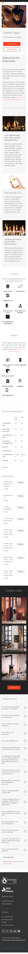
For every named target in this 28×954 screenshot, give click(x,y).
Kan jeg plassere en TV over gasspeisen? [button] (10, 822)
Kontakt (4, 922)
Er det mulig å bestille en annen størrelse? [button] (10, 831)
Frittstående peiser (8, 901)
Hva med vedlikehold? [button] (9, 741)
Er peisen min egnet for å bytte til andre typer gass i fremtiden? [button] (11, 840)
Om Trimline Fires (7, 917)
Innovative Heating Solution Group (14, 940)
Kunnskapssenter (7, 919)
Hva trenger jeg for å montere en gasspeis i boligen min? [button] (11, 813)
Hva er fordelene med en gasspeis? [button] (10, 725)
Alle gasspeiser (7, 904)
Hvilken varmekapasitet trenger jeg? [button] (10, 791)
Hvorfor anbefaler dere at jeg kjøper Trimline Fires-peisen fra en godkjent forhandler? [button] (11, 802)
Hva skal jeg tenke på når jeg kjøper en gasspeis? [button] (11, 708)
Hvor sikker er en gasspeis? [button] (8, 733)
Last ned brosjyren (8, 925)
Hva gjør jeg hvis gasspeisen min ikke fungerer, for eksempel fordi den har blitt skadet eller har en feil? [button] (11, 759)
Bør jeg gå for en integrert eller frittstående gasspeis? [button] (11, 782)
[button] (11, 44)
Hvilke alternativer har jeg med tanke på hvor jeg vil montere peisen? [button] (11, 772)
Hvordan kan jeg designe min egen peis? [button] (11, 716)
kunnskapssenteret (14, 861)
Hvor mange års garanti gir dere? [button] (10, 850)
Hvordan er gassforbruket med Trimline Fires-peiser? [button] (11, 748)
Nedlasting (20, 482)
